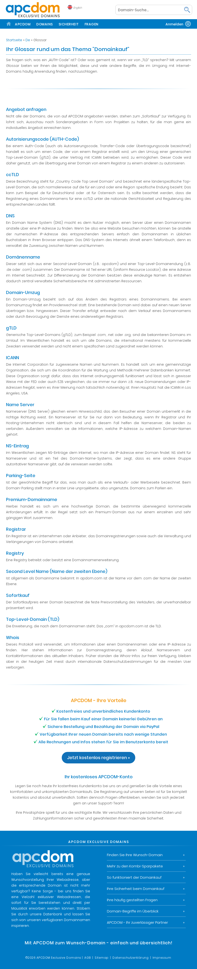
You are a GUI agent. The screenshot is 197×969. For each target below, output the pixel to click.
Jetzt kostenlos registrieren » (98, 758)
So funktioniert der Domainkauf (134, 877)
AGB (87, 958)
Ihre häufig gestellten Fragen (132, 899)
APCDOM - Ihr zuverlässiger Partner (137, 922)
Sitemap (102, 958)
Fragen (91, 24)
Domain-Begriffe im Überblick (133, 911)
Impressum (162, 958)
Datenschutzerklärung (130, 958)
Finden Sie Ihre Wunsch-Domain (135, 854)
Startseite (14, 40)
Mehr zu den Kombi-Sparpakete (135, 866)
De (27, 40)
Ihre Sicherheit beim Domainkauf (135, 888)
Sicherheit (69, 24)
